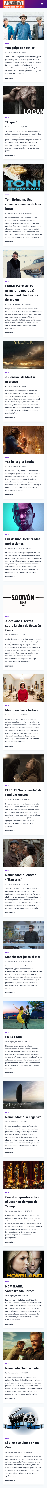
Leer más (10, 78)
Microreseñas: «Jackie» (21, 710)
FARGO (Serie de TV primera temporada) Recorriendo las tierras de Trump (21, 293)
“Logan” (11, 122)
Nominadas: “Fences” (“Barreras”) (20, 877)
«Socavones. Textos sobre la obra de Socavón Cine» (23, 626)
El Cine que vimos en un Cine (22, 1445)
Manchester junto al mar (23, 956)
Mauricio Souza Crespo (15, 213)
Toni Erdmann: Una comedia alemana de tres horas (23, 204)
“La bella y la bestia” (20, 461)
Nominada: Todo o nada (22, 1368)
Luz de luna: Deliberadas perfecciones (22, 541)
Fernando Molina (13, 52)
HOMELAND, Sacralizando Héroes (20, 1288)
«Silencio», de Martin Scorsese (20, 379)
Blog (7, 43)
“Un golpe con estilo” (20, 47)
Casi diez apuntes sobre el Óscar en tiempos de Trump (22, 1202)
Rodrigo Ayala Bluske (14, 304)
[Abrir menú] (42, 4)
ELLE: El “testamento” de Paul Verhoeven (23, 792)
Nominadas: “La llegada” (23, 1117)
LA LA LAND (13, 1037)
